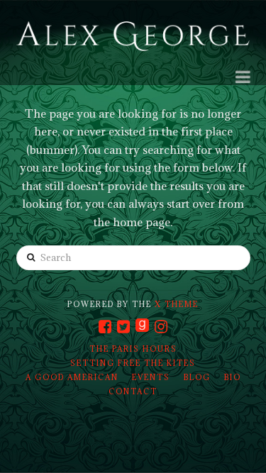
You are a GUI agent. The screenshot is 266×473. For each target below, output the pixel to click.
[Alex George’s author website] (133, 37)
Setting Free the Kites (133, 363)
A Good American (72, 377)
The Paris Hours (133, 349)
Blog (197, 377)
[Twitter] (123, 326)
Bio (232, 377)
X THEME (177, 304)
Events (151, 377)
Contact (133, 391)
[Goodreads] (142, 326)
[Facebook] (105, 326)
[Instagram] (161, 326)
